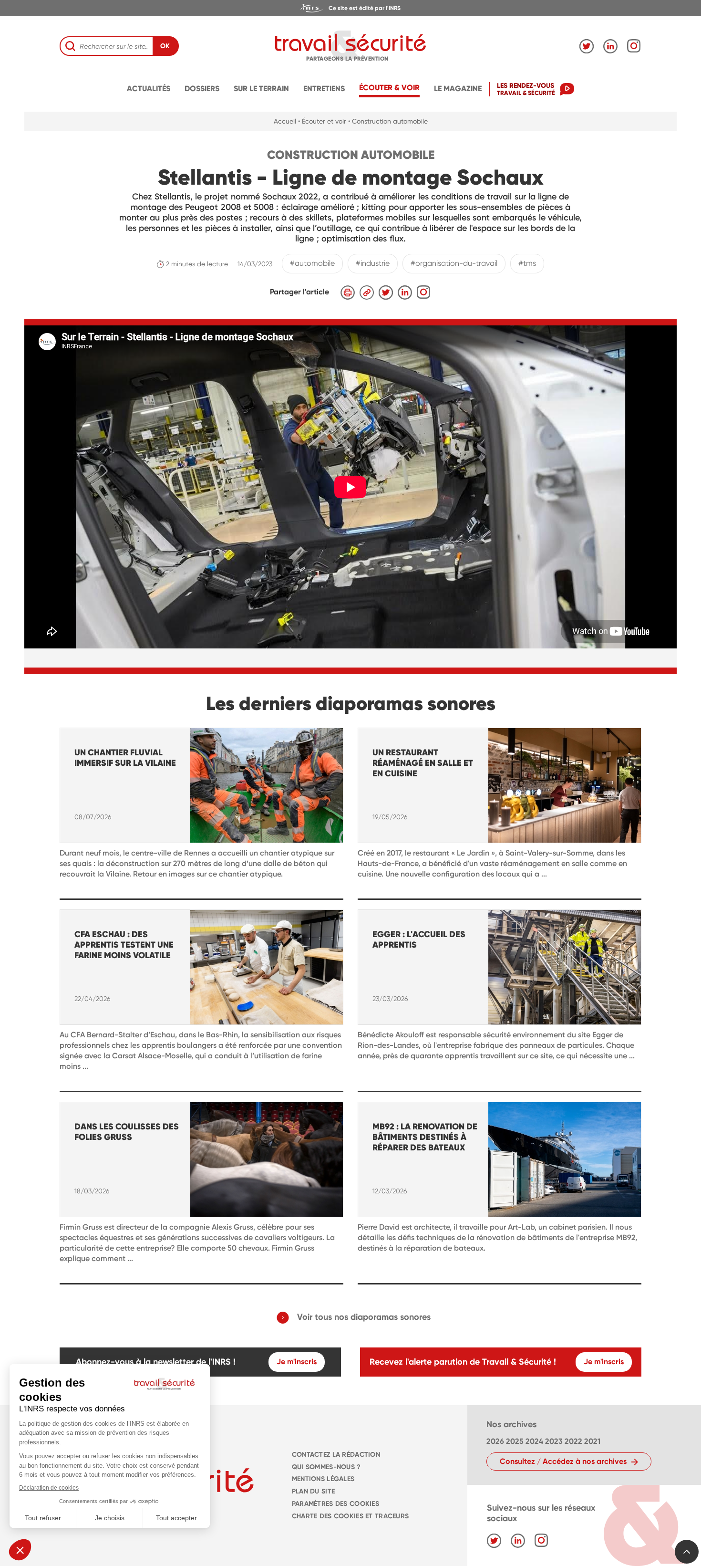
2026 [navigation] (495, 1441)
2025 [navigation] (515, 1441)
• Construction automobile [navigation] (388, 121)
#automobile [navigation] (312, 263)
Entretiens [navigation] (324, 88)
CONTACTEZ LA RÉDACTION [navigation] (336, 1455)
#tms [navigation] (527, 263)
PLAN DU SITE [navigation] (313, 1491)
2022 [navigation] (573, 1441)
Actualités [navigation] (148, 88)
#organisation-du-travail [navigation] (454, 263)
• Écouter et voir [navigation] (322, 121)
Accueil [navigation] (285, 121)
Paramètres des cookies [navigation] (335, 1504)
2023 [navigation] (554, 1441)
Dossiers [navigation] (202, 88)
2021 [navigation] (592, 1441)
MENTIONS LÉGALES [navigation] (323, 1479)
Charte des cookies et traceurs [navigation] (350, 1516)
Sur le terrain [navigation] (261, 88)
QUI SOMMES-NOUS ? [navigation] (326, 1467)
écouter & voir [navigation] (389, 87)
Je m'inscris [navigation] (297, 1361)
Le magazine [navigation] (458, 88)
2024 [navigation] (534, 1441)
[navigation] (350, 8)
